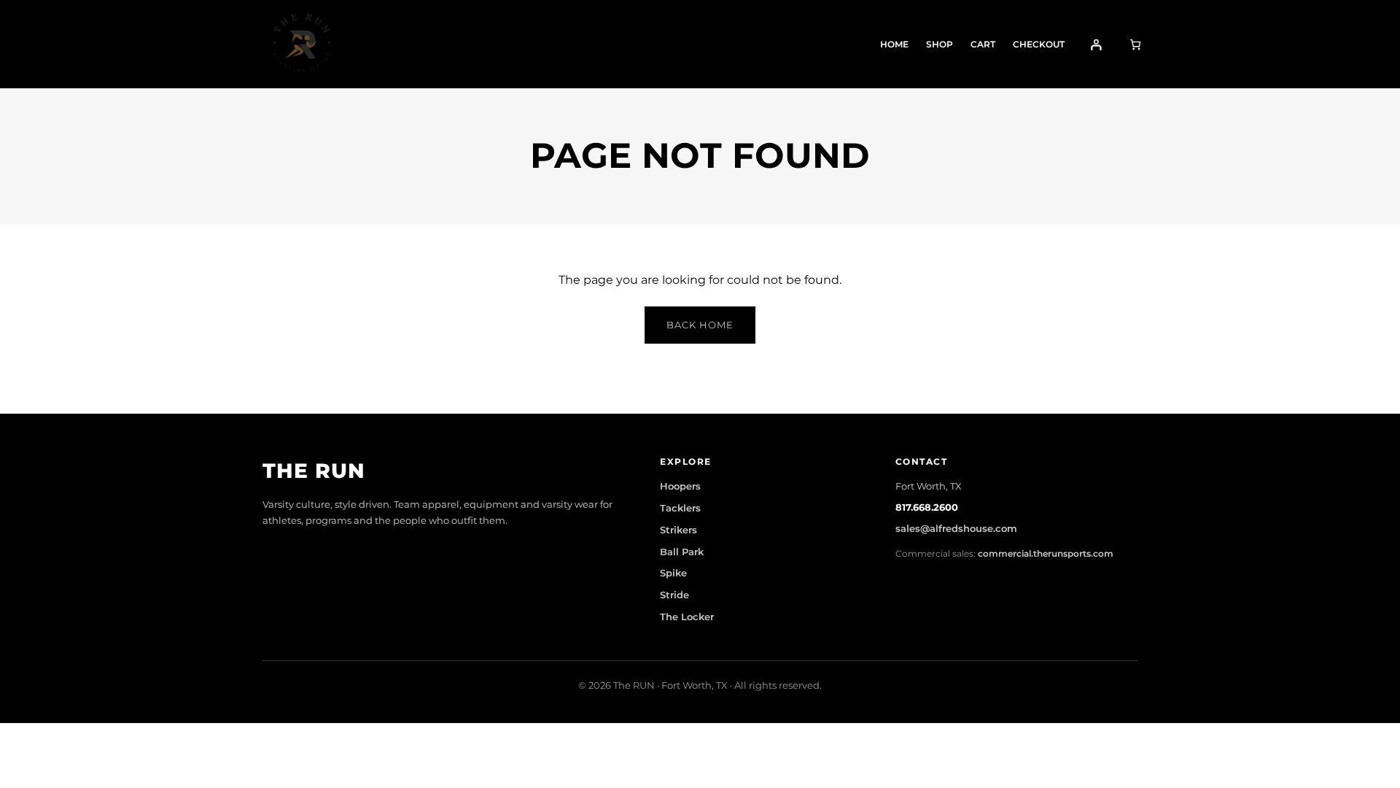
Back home (700, 325)
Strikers (678, 530)
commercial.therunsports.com (1045, 553)
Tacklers (680, 508)
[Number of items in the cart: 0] (1135, 44)
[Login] (1096, 44)
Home (894, 44)
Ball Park (682, 551)
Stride (674, 594)
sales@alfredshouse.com (956, 528)
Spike (673, 573)
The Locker (687, 616)
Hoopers (680, 486)
